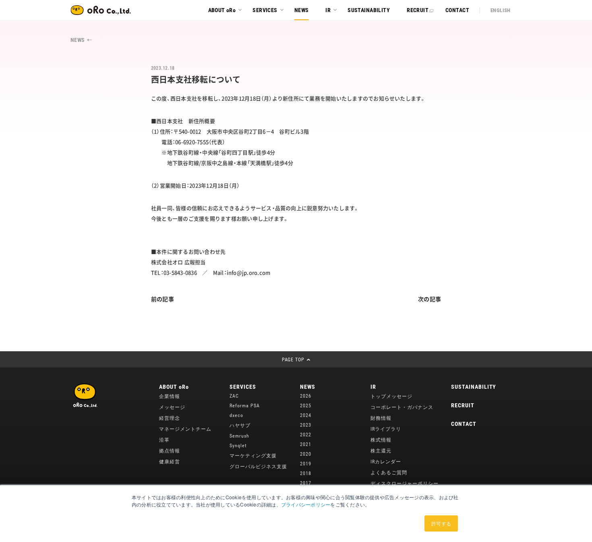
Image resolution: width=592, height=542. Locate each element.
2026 (305, 396)
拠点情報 (169, 451)
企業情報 (169, 396)
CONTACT (463, 424)
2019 (305, 464)
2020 (305, 454)
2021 (305, 444)
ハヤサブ (240, 425)
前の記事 (162, 299)
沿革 (164, 440)
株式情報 (381, 440)
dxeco (236, 415)
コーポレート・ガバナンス (402, 407)
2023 (305, 425)
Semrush (239, 436)
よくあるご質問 (389, 472)
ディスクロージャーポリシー (404, 483)
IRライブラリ (386, 429)
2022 (305, 435)
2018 (305, 473)
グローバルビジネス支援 (258, 466)
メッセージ (172, 407)
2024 (305, 415)
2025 (305, 406)
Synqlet (238, 445)
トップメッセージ (391, 396)
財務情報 (381, 418)
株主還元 (381, 451)
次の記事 (429, 299)
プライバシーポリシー (305, 504)
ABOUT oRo (174, 387)
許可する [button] (441, 523)
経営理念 (169, 418)
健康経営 (169, 462)
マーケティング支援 (253, 456)
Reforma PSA (245, 406)
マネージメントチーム (185, 429)
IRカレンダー (386, 462)
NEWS (307, 387)
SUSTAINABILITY (473, 387)
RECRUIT (462, 405)
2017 (305, 483)
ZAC (234, 396)
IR (373, 387)
